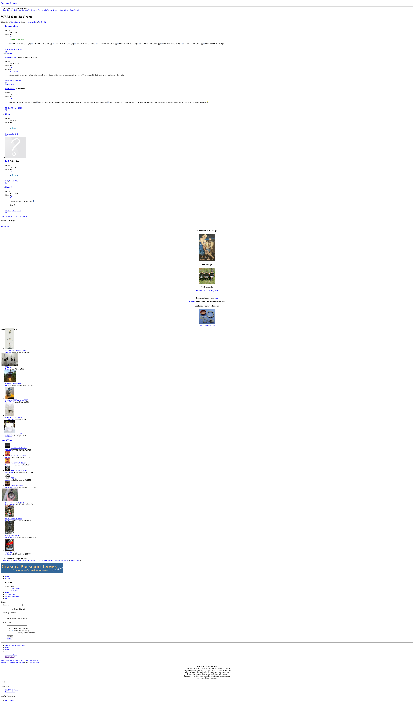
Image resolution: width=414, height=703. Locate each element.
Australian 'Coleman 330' (13, 434)
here (216, 298)
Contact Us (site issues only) (14, 645)
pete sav (8, 480)
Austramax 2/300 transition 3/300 (16, 400)
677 (10, 171)
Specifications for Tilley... (19, 470)
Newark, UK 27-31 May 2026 (207, 291)
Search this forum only (21, 630)
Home (7, 576)
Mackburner (10, 57)
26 (10, 36)
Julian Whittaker (10, 487)
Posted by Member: (9, 613)
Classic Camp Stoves (12, 596)
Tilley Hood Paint (11, 552)
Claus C (8, 187)
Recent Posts (13, 590)
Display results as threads (26, 633)
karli (7, 161)
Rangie (7, 457)
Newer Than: (7, 622)
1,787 (11, 197)
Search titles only (19, 609)
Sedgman (8, 436)
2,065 (11, 98)
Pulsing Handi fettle (12, 536)
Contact (192, 302)
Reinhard (8, 385)
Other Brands (15, 22)
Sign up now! (5, 226)
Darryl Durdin (10, 402)
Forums (7, 578)
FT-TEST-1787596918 (19, 448)
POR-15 (13, 478)
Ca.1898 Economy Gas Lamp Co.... (17, 350)
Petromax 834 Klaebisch (13, 384)
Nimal (7, 369)
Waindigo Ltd (34, 662)
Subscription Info (11, 594)
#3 (6, 110)
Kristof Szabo (10, 504)
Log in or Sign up (9, 3)
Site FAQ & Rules (11, 690)
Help (7, 647)
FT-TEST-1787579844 (19, 455)
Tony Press (9, 419)
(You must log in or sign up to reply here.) (15, 216)
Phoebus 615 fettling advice (14, 502)
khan (7, 114)
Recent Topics (7, 440)
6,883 (11, 67)
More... (9, 639)
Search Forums (14, 589)
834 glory (8, 367)
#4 (6, 136)
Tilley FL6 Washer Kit (207, 325)
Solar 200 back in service (13, 519)
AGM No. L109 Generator (14, 417)
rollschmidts (9, 472)
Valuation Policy (10, 692)
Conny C (8, 352)
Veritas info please (17, 485)
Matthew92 (10, 88)
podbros (8, 450)
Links (7, 598)
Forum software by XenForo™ (21, 660)
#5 (6, 183)
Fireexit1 (8, 521)
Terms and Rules (11, 655)
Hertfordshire (14, 71)
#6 (6, 213)
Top (6, 651)
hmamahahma (32, 22)
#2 (6, 82)
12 (10, 124)
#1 (6, 51)
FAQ (7, 592)
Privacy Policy (10, 657)
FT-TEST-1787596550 (19, 463)
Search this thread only (21, 628)
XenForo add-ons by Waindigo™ (12, 662)
